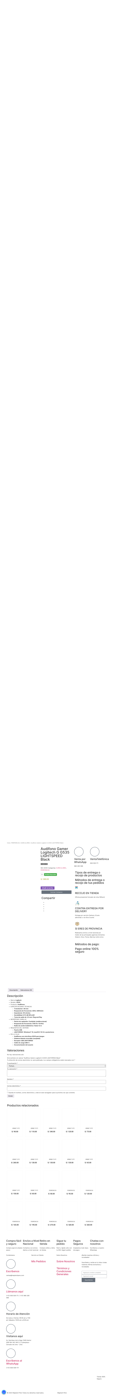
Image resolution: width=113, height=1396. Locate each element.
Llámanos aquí (14, 1291)
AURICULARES (25, 843)
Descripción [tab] (14, 990)
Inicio (8, 843)
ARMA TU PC (16, 1128)
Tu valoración (12, 1069)
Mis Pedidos (38, 1261)
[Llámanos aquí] (11, 1284)
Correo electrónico (14, 1086)
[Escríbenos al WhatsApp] (11, 1353)
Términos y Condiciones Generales (63, 1271)
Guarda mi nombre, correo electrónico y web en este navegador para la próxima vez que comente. (42, 1092)
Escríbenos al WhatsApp (14, 1362)
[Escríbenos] (11, 1264)
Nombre (10, 1079)
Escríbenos (12, 1271)
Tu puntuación (12, 1063)
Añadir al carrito (47, 888)
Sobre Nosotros (65, 1261)
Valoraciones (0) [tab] (26, 990)
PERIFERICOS (15, 843)
